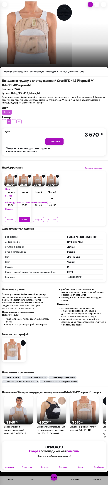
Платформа (99, 467)
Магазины (9, 467)
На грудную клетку (69, 71)
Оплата (80, 467)
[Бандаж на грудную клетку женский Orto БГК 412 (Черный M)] (13, 350)
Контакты (45, 467)
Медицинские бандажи (15, 71)
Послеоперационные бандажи (43, 71)
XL (19, 121)
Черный (6, 112)
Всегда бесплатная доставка (21, 151)
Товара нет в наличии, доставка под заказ (28, 148)
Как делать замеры (93, 168)
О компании (27, 467)
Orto (82, 71)
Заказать (24, 219)
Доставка (62, 467)
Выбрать (11, 219)
